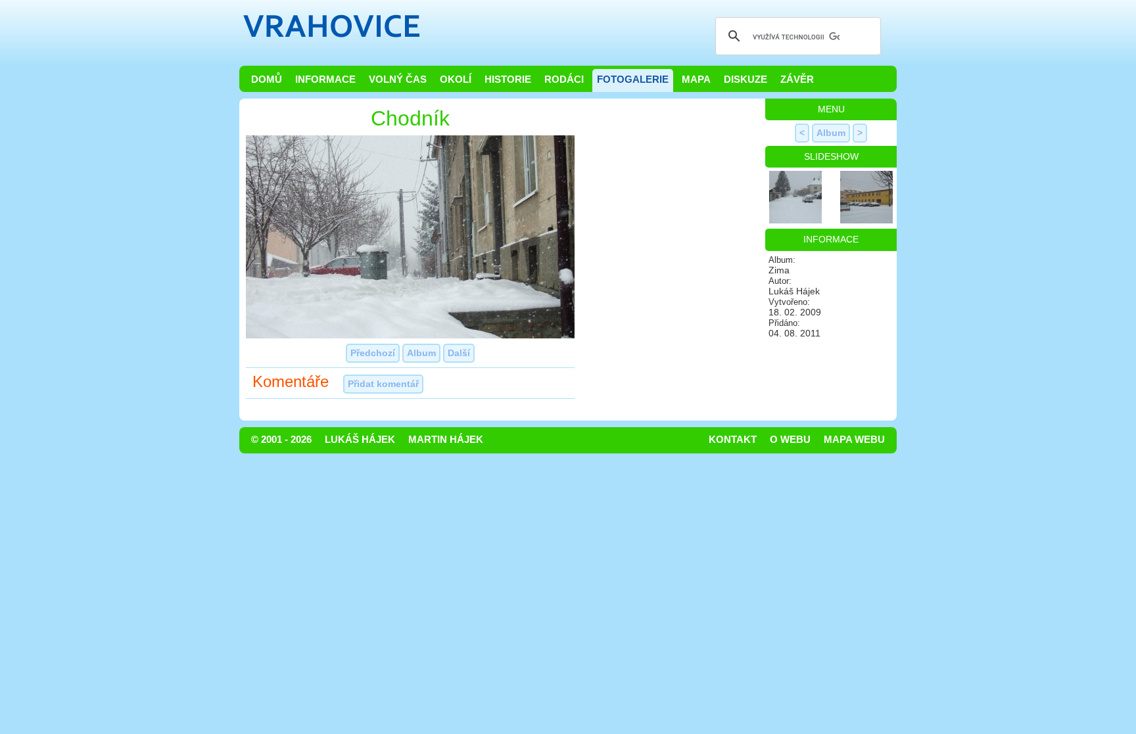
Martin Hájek (445, 439)
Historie (508, 79)
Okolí (455, 79)
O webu (790, 439)
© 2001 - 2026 (281, 439)
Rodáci (564, 79)
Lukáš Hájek (360, 439)
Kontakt (733, 439)
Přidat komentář (383, 383)
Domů (266, 79)
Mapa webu (854, 439)
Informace (325, 79)
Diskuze (745, 79)
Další (459, 353)
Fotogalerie (633, 79)
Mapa (696, 79)
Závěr (797, 79)
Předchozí (372, 353)
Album (421, 353)
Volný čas (398, 79)
